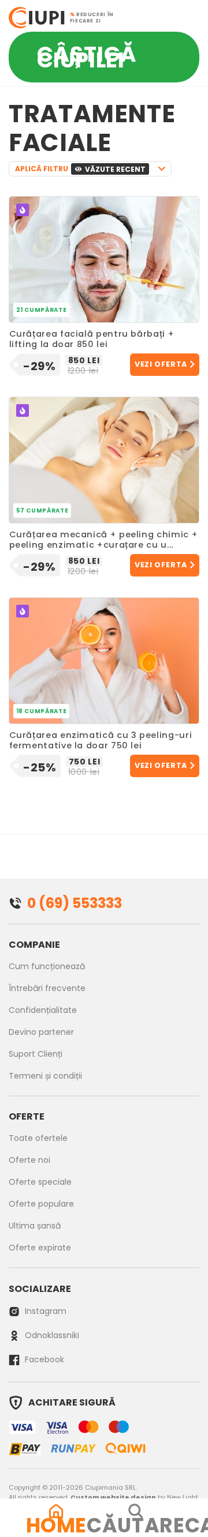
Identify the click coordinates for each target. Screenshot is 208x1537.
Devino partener (41, 1032)
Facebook (43, 1359)
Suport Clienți (35, 1054)
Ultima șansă (35, 1225)
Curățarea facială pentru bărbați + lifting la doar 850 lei (91, 339)
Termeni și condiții (45, 1076)
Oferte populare (41, 1204)
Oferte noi (29, 1160)
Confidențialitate (43, 1010)
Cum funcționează (47, 966)
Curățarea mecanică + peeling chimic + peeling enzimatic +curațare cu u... (103, 540)
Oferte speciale (40, 1182)
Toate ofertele (38, 1138)
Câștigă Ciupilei (87, 57)
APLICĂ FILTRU (80, 169)
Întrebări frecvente (47, 988)
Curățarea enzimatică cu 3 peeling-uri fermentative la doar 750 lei (100, 740)
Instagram (44, 1311)
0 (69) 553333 (74, 903)
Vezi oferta (161, 364)
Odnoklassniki (51, 1335)
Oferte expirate (40, 1247)
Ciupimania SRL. (111, 1487)
